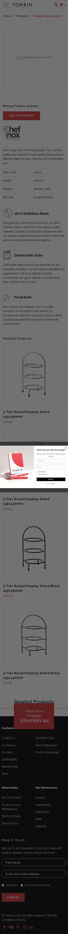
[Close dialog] (66, 448)
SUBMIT (51, 479)
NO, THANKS (51, 483)
